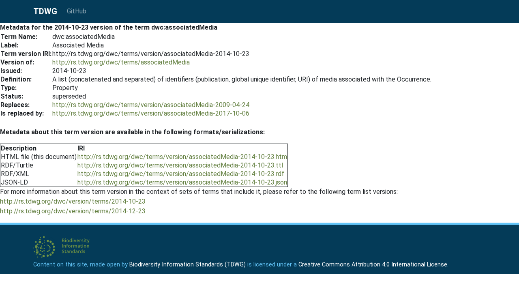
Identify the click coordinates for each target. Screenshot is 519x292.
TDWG (45, 11)
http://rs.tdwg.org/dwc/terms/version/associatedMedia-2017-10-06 (150, 113)
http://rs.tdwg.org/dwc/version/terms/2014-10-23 (73, 201)
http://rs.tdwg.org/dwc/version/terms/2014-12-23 (73, 211)
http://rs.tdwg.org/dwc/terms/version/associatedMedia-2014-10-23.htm (182, 157)
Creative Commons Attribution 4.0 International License (372, 264)
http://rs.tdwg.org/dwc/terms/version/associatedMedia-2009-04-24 (150, 105)
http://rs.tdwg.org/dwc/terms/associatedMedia (121, 62)
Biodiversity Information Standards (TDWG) (187, 264)
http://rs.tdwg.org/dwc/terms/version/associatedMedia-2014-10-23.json (182, 182)
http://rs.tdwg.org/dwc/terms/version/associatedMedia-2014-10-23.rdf (180, 174)
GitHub (76, 11)
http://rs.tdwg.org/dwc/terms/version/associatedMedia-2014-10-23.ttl (180, 165)
